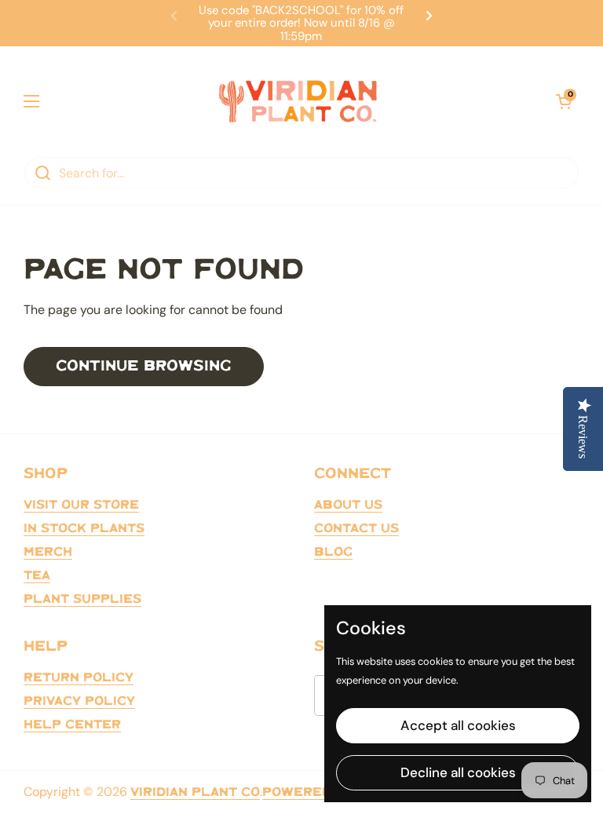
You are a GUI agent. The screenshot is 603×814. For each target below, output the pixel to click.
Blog (333, 552)
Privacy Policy (79, 701)
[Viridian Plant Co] (297, 101)
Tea (37, 576)
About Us (348, 505)
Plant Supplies (82, 599)
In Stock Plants (84, 529)
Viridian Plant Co (195, 792)
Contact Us (356, 529)
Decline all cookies (458, 772)
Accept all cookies (458, 725)
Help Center (72, 725)
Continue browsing (144, 366)
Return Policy (78, 678)
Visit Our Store (81, 505)
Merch (48, 552)
